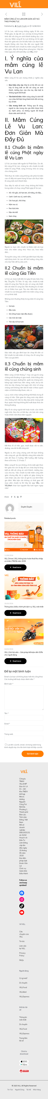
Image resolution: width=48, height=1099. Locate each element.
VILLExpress (24, 996)
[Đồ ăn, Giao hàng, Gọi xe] (15, 4)
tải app (32, 483)
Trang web (8, 734)
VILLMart (23, 992)
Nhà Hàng (37, 1090)
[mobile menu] (44, 4)
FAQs (21, 960)
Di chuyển (23, 983)
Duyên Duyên (22, 26)
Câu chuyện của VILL (24, 934)
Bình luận (8, 684)
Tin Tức (10, 1090)
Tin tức (22, 941)
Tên (6, 713)
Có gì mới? (23, 978)
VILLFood (23, 987)
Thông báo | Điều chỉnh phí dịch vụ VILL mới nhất (23, 607)
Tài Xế (28, 1090)
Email (7, 724)
